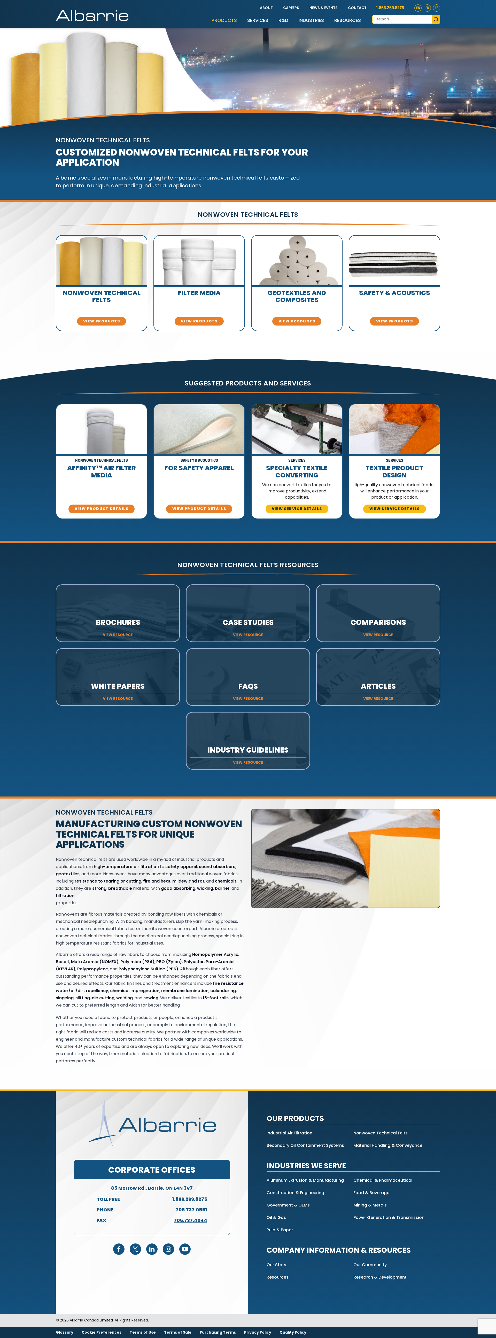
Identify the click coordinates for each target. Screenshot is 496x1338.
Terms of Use (143, 1332)
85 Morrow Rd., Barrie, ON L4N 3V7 (152, 1188)
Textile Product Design (394, 471)
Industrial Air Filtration (289, 1133)
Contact (357, 7)
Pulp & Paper (280, 1230)
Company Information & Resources (339, 1250)
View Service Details (297, 508)
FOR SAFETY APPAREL (199, 468)
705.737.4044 (190, 1220)
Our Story (276, 1265)
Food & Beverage (371, 1193)
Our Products (295, 1118)
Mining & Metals (370, 1205)
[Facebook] (119, 1249)
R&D (283, 20)
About (266, 7)
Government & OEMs (288, 1205)
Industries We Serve (306, 1166)
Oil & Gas (276, 1217)
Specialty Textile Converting (297, 471)
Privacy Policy (257, 1332)
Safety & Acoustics (394, 292)
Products (224, 20)
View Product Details (101, 508)
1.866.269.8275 (390, 7)
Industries (311, 20)
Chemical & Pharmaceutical (382, 1180)
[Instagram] (168, 1249)
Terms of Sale (177, 1332)
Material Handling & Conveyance (387, 1145)
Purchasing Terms (218, 1332)
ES (436, 8)
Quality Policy (293, 1332)
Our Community (370, 1265)
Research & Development (380, 1277)
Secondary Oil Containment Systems (305, 1145)
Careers (291, 7)
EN (418, 8)
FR (427, 8)
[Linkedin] (152, 1249)
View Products (101, 321)
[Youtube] (185, 1249)
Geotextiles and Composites (297, 296)
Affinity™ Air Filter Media (101, 471)
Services (257, 20)
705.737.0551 (191, 1209)
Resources (347, 20)
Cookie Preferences (101, 1332)
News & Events (323, 7)
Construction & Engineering (295, 1193)
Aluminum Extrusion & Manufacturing (305, 1180)
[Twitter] (135, 1249)
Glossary (64, 1332)
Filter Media (199, 292)
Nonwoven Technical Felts (102, 296)
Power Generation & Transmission (388, 1217)
